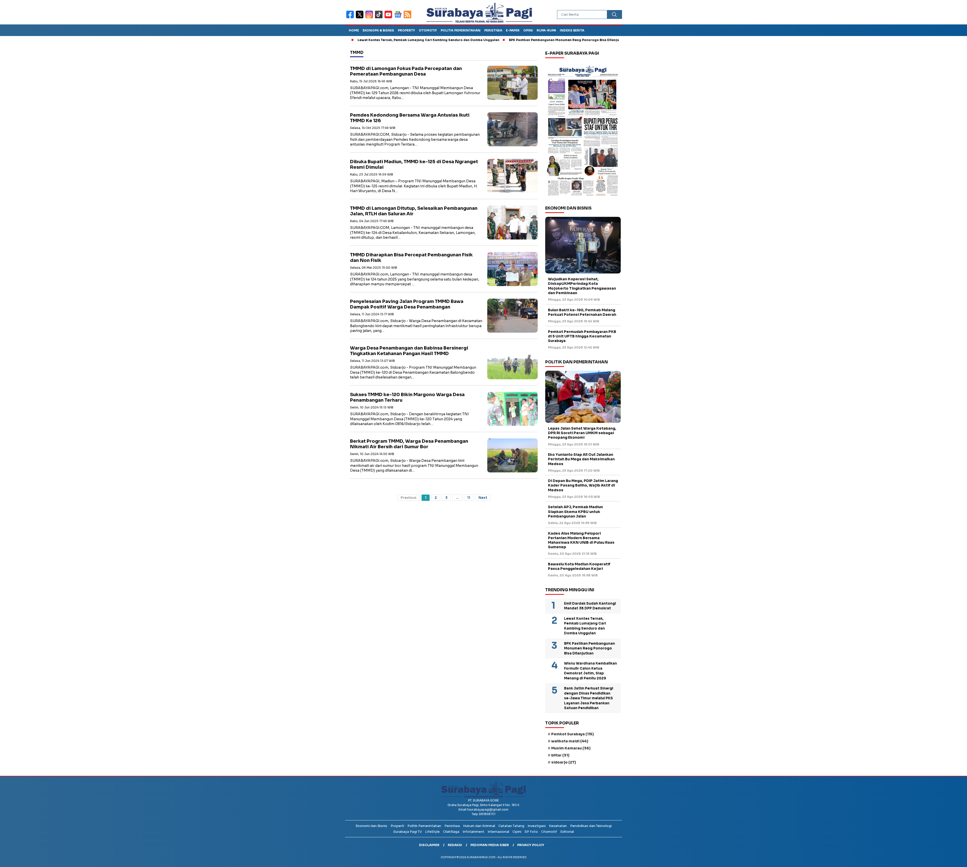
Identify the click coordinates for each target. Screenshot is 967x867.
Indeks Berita (572, 30)
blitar (560, 755)
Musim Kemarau (571, 748)
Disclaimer (429, 845)
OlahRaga (451, 831)
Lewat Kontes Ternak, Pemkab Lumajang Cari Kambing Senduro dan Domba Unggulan (388, 40)
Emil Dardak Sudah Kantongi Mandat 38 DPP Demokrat (590, 606)
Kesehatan (558, 826)
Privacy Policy (530, 845)
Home (354, 30)
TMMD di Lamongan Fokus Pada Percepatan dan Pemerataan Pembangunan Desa (406, 71)
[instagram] (370, 18)
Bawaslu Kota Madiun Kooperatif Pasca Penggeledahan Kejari (579, 566)
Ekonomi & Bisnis (378, 30)
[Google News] (399, 18)
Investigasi (537, 826)
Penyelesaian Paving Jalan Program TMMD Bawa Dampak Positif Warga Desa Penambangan (406, 304)
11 (468, 498)
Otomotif (428, 30)
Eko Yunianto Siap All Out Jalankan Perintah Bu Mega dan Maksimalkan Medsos (581, 459)
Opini (528, 30)
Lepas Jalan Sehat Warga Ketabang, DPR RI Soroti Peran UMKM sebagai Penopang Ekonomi (582, 433)
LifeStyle (432, 831)
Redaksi (455, 845)
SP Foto (531, 831)
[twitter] (360, 18)
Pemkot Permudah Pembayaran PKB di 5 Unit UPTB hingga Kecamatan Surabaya (582, 336)
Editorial (567, 831)
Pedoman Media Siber (489, 845)
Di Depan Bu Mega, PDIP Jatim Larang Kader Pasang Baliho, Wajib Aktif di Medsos (583, 485)
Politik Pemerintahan (460, 30)
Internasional (498, 831)
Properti (397, 826)
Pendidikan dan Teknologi (591, 826)
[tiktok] (380, 18)
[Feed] (408, 18)
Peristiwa (493, 30)
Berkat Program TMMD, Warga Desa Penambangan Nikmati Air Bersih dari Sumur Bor (409, 444)
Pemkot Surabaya (572, 734)
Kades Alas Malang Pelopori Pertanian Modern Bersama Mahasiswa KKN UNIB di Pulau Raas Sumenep (581, 540)
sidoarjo (563, 762)
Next (482, 498)
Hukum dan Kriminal (479, 826)
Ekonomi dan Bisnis (371, 826)
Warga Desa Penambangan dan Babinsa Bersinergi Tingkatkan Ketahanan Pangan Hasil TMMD (409, 351)
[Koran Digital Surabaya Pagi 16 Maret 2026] (583, 130)
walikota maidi (569, 741)
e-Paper (513, 30)
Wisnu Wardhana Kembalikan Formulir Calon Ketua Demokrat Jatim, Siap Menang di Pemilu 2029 (590, 670)
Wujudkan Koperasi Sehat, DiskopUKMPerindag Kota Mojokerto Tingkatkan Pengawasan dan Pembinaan (582, 286)
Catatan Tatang (511, 826)
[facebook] (351, 18)
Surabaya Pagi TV (407, 831)
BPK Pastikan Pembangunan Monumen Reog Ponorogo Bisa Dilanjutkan (526, 40)
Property (406, 30)
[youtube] (389, 18)
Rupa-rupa (546, 30)
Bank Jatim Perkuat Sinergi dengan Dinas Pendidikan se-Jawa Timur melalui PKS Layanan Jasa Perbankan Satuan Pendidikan (588, 698)
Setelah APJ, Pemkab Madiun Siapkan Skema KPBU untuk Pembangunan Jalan (575, 511)
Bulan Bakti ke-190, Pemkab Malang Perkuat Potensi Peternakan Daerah (582, 312)
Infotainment (473, 831)
